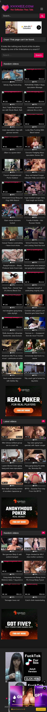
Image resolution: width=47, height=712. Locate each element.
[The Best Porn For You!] (19, 7)
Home (10, 698)
